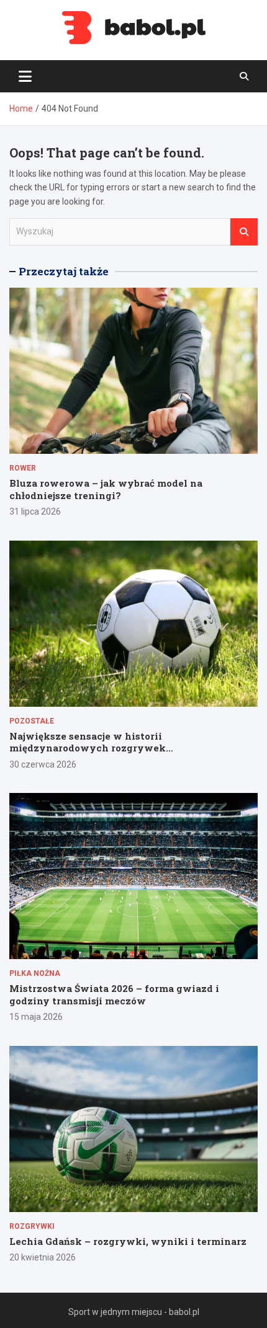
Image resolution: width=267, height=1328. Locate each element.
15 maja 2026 (36, 1017)
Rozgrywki (32, 1226)
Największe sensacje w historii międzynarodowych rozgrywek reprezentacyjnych (87, 748)
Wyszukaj (244, 232)
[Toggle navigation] (25, 76)
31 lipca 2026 (35, 511)
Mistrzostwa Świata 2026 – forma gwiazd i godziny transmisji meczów (114, 994)
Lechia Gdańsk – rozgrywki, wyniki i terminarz (128, 1241)
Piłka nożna (34, 973)
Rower (22, 468)
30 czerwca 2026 (42, 764)
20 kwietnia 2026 (42, 1257)
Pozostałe (31, 721)
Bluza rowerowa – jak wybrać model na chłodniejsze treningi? (105, 489)
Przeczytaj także (64, 271)
